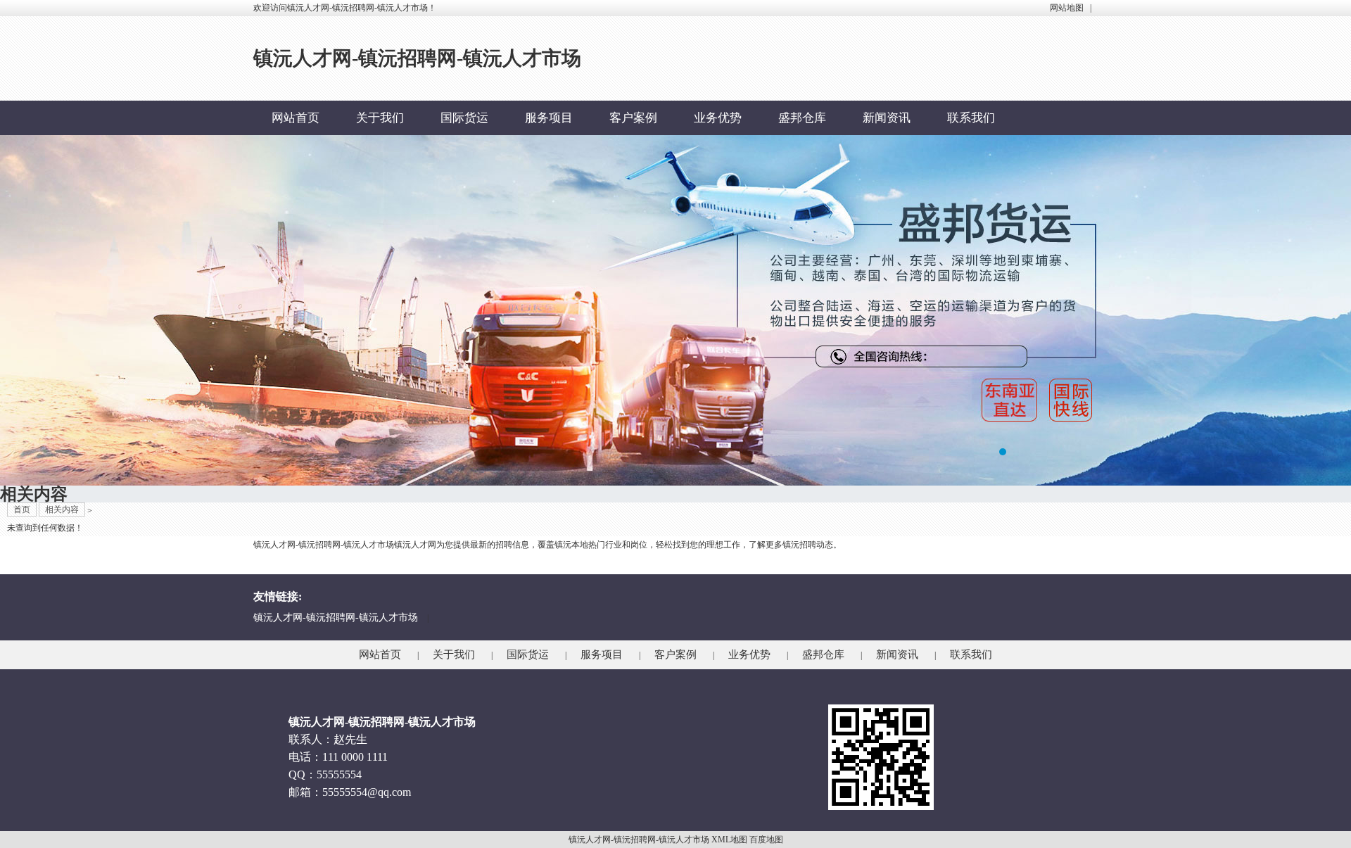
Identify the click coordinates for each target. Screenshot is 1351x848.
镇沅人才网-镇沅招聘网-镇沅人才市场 (335, 617)
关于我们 (380, 118)
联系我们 (971, 118)
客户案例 (633, 118)
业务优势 (718, 118)
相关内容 (62, 509)
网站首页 (295, 118)
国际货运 (464, 118)
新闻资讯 (887, 118)
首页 (21, 509)
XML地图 (729, 839)
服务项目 (549, 118)
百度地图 (766, 839)
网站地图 (1067, 8)
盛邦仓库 (802, 118)
